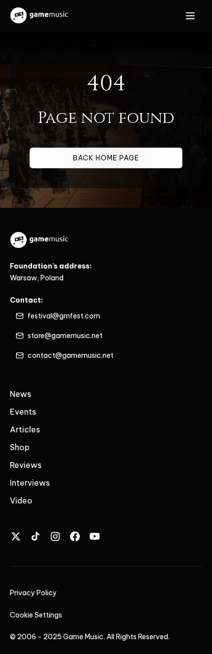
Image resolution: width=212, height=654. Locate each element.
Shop (20, 447)
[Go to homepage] (40, 16)
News (20, 394)
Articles (25, 429)
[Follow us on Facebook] (75, 536)
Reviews (25, 465)
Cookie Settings (36, 615)
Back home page (106, 158)
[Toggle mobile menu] (190, 16)
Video (21, 500)
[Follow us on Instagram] (55, 536)
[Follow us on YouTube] (95, 536)
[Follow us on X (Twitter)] (16, 536)
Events (23, 412)
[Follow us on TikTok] (35, 536)
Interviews (30, 483)
